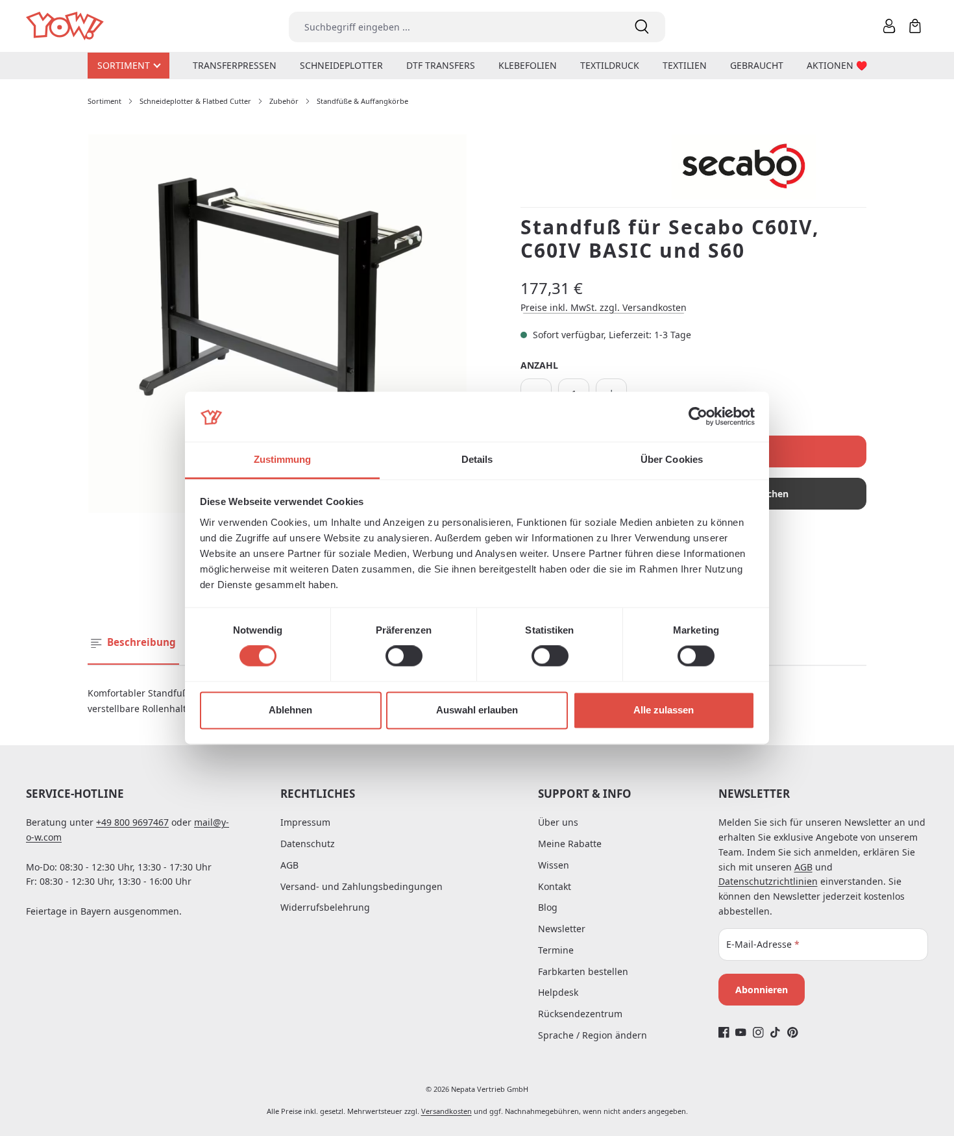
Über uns (558, 822)
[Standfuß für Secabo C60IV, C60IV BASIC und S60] (277, 323)
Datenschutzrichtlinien (768, 881)
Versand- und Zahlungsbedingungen (361, 886)
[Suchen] (641, 27)
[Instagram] (758, 1032)
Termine (556, 950)
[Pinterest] (792, 1032)
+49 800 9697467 (132, 822)
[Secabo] (769, 166)
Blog (547, 907)
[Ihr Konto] (889, 26)
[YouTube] (740, 1032)
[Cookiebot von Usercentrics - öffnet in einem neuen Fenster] (698, 416)
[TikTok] (775, 1032)
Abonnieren (761, 989)
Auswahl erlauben (477, 709)
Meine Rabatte (570, 843)
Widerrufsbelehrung (325, 907)
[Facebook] (723, 1032)
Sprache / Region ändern (592, 1035)
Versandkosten (446, 1111)
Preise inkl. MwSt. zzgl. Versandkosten (603, 307)
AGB (289, 865)
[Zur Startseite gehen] (66, 26)
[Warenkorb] (915, 26)
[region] (277, 323)
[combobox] (453, 27)
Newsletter (561, 928)
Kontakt (554, 886)
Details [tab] (477, 459)
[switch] (403, 656)
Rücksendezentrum (580, 1013)
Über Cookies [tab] (672, 459)
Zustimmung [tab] (283, 459)
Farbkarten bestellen (583, 971)
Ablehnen (290, 709)
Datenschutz (307, 843)
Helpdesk (558, 992)
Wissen (553, 865)
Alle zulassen (663, 709)
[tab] (133, 643)
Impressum (305, 822)
